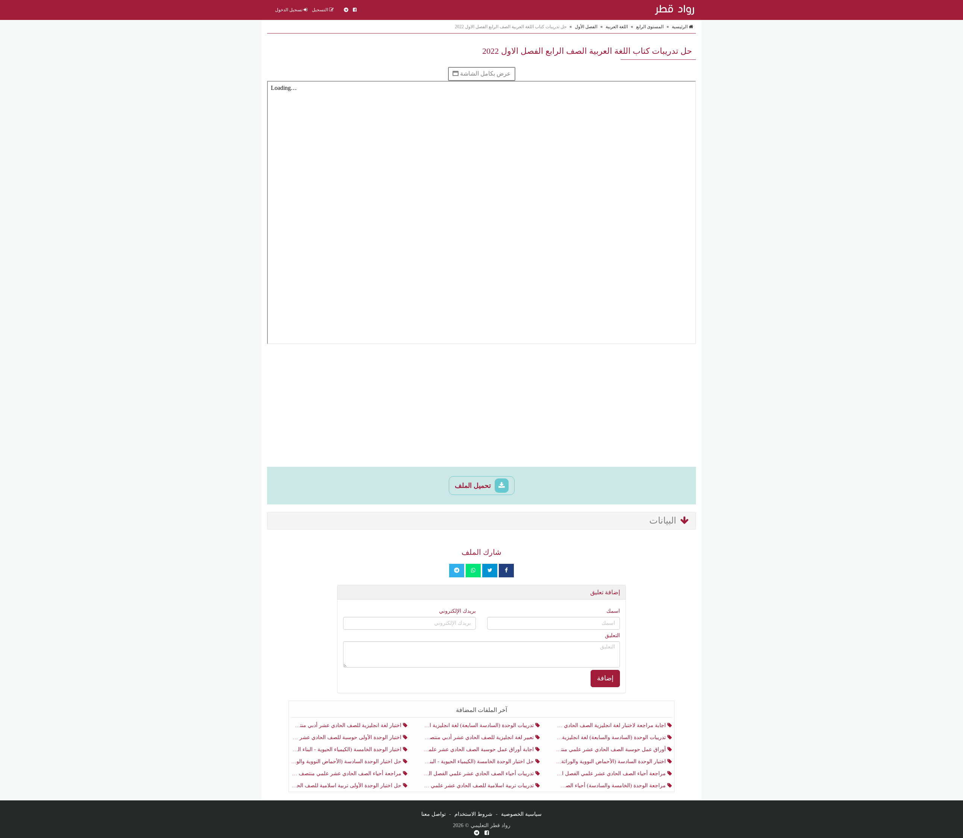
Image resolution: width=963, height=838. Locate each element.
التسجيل (320, 9)
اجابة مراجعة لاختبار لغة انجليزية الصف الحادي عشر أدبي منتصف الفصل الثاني (611, 725)
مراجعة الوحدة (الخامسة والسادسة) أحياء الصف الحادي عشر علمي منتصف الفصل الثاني (611, 785)
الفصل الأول (586, 26)
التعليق (612, 635)
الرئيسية (680, 26)
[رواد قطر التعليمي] (673, 9)
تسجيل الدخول (289, 9)
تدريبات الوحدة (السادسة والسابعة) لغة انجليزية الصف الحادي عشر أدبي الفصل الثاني (611, 737)
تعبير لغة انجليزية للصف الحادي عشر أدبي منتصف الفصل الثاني (479, 737)
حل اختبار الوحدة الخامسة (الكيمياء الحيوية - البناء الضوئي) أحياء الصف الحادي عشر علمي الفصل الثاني (479, 761)
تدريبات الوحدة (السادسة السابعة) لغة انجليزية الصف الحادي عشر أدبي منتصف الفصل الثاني (479, 725)
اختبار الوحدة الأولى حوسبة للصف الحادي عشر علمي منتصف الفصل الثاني (347, 737)
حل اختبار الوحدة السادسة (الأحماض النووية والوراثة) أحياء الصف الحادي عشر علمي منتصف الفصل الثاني (347, 761)
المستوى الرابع (650, 26)
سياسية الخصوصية (521, 814)
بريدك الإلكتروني (457, 611)
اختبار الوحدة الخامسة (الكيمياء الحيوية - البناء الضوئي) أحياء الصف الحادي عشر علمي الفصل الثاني (347, 749)
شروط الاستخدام (473, 814)
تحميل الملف (474, 485)
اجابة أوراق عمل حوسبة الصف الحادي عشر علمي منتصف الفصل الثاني (479, 749)
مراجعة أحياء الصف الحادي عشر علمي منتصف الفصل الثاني (347, 773)
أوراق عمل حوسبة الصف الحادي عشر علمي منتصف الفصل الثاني (611, 749)
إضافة (605, 678)
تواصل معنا (433, 814)
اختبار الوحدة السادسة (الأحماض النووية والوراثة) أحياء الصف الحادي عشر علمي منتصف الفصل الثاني (611, 761)
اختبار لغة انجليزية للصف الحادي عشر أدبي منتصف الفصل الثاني (347, 725)
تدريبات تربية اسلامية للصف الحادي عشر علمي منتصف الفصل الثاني (479, 785)
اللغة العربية (617, 26)
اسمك (613, 611)
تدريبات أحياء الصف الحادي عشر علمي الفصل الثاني (479, 773)
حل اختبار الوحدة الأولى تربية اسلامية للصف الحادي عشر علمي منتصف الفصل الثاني (347, 785)
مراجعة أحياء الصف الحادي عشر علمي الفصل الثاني (611, 773)
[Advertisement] (481, 406)
